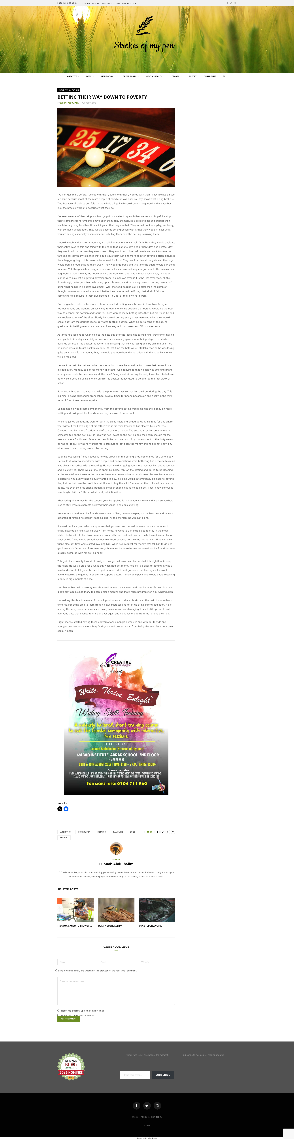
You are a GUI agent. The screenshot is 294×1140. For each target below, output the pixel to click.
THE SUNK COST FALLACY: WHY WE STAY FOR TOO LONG (109, 3)
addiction (65, 832)
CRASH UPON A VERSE (150, 925)
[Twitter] (147, 1106)
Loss (132, 832)
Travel (175, 76)
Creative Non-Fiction (68, 90)
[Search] (223, 76)
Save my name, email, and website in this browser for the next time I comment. (97, 970)
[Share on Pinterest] (173, 832)
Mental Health (154, 76)
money (64, 838)
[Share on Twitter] (162, 832)
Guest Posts (130, 76)
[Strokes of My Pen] (147, 39)
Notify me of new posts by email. (77, 1015)
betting (102, 832)
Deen (89, 76)
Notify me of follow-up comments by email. (82, 1010)
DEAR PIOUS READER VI (110, 925)
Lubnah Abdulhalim (69, 103)
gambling (118, 832)
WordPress (152, 1138)
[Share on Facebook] (157, 832)
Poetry (193, 76)
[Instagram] (157, 1106)
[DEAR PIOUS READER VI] (116, 910)
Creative (72, 76)
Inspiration (107, 76)
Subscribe (163, 1074)
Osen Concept (152, 1117)
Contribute (210, 76)
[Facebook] (136, 1106)
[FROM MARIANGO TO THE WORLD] (75, 910)
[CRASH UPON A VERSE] (157, 910)
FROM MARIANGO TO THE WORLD (74, 925)
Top (148, 1125)
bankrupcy (84, 832)
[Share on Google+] (168, 832)
